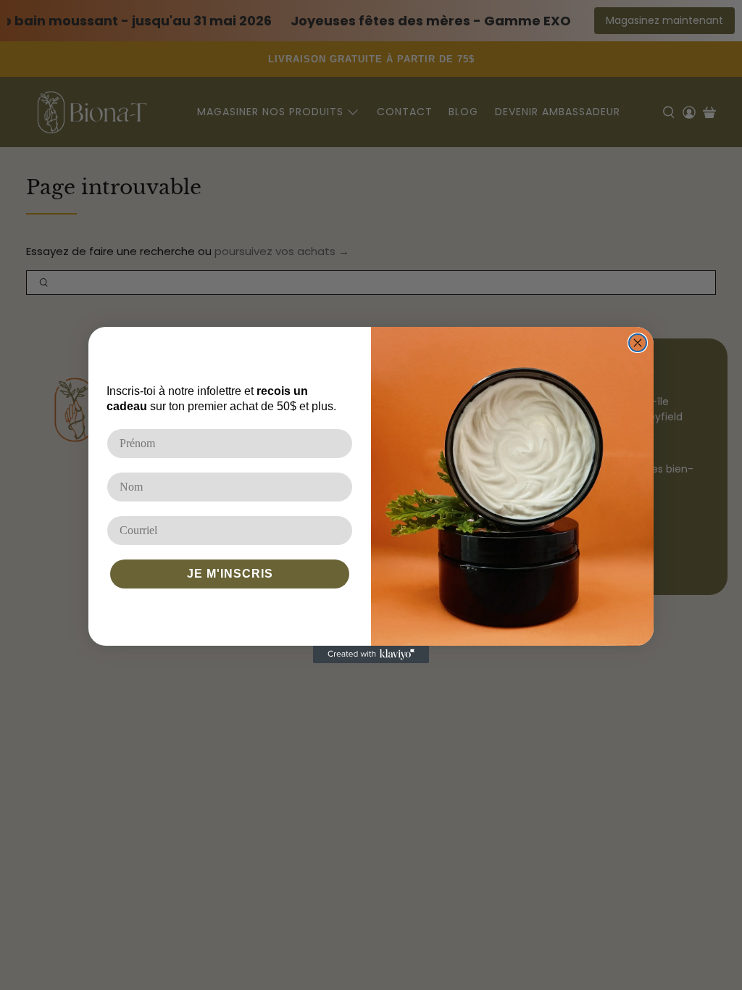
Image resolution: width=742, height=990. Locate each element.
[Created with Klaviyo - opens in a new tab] (371, 654)
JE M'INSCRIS (230, 573)
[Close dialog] (637, 343)
